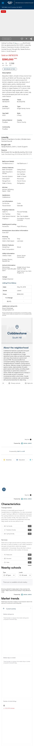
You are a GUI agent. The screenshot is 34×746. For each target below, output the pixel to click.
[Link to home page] (10, 2)
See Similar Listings (9, 69)
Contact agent (6, 38)
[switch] (22, 39)
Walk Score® (21, 451)
